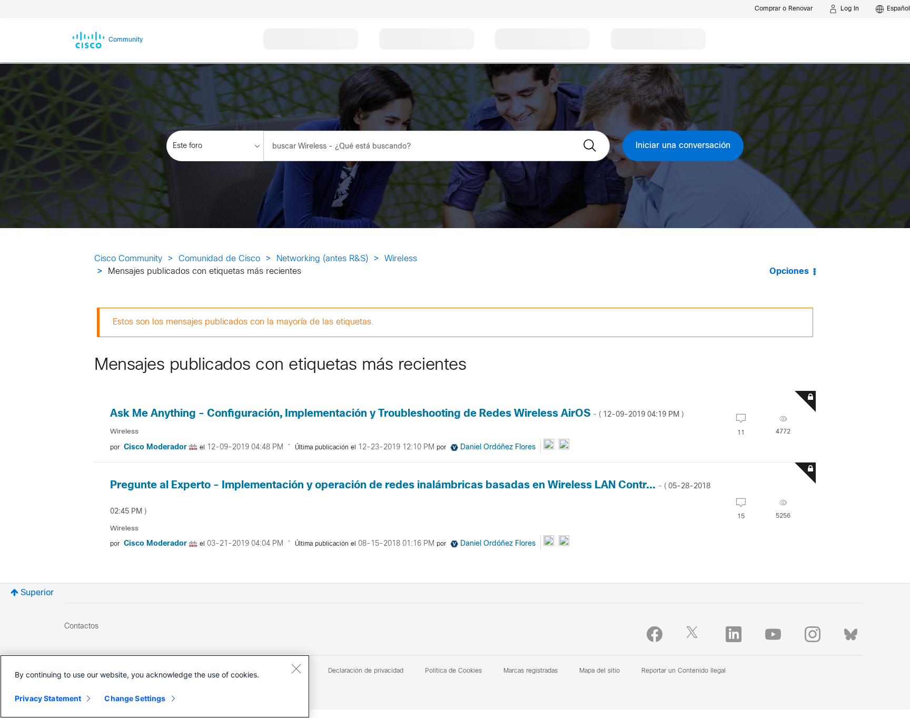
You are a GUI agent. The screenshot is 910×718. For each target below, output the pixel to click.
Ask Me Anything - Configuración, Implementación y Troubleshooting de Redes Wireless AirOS (397, 414)
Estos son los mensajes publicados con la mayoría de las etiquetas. (243, 322)
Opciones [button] (789, 272)
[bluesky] (851, 632)
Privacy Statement (48, 698)
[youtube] (773, 634)
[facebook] (654, 634)
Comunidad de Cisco (219, 259)
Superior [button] (37, 593)
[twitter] (694, 634)
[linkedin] (733, 634)
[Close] (296, 668)
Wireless (400, 259)
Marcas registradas (530, 671)
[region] (155, 686)
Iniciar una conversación (683, 146)
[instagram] (812, 634)
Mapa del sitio (599, 671)
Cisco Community (128, 259)
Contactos (81, 626)
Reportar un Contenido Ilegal (683, 671)
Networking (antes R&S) (322, 259)
